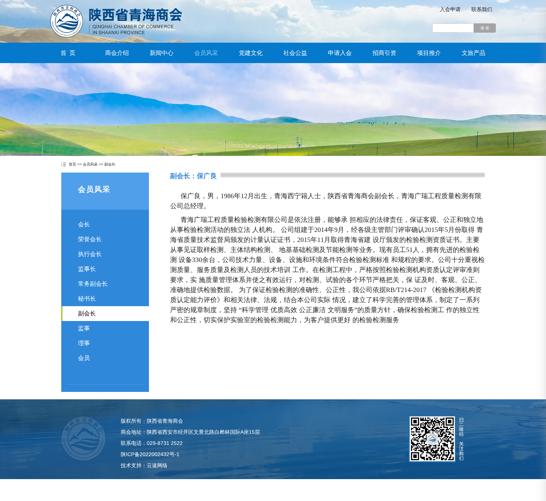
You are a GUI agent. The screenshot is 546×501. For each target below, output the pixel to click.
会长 (84, 224)
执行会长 (90, 254)
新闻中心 (161, 53)
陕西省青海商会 (116, 21)
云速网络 (157, 465)
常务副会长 (93, 284)
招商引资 (384, 53)
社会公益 (295, 53)
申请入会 (340, 53)
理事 (84, 343)
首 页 (68, 53)
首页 (72, 164)
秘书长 (87, 298)
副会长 (110, 164)
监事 (84, 328)
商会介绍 (117, 53)
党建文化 (251, 53)
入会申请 (450, 9)
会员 (84, 358)
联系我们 (481, 9)
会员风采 (206, 53)
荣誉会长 (90, 239)
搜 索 (485, 28)
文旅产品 (473, 53)
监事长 (87, 269)
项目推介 (429, 53)
